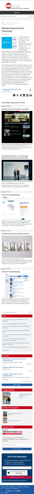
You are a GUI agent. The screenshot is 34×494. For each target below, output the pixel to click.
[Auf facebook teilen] (14, 96)
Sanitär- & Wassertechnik (12, 22)
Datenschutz (7, 488)
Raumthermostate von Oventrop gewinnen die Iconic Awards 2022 (15, 157)
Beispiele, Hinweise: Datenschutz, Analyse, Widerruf (14, 480)
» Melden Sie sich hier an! (17, 477)
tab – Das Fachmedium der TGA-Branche (15, 414)
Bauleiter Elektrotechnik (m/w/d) (12, 367)
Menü (18, 13)
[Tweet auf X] (17, 96)
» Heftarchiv (22, 396)
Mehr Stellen (17, 385)
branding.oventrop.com (21, 84)
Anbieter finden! (17, 449)
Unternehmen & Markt (9, 24)
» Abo (20, 397)
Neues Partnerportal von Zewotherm (15, 347)
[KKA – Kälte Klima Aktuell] (5, 420)
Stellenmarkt (4, 486)
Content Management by (8, 491)
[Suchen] (31, 16)
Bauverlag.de (4, 492)
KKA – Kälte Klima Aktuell (13, 420)
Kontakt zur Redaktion (23, 486)
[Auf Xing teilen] (20, 96)
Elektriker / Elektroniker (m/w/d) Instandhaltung (12, 375)
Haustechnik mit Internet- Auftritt (15, 109)
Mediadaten (12, 486)
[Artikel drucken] (30, 95)
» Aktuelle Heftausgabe (25, 394)
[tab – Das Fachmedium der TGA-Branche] (5, 414)
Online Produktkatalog (11, 195)
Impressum (15, 488)
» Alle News (5, 350)
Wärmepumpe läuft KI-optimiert (14, 323)
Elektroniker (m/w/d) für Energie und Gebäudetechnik (14, 360)
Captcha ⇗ (23, 474)
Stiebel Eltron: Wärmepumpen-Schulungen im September (14, 339)
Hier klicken (19, 473)
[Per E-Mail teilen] (27, 95)
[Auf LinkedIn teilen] (24, 96)
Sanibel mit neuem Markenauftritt (15, 234)
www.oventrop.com (14, 68)
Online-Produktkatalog (11, 272)
